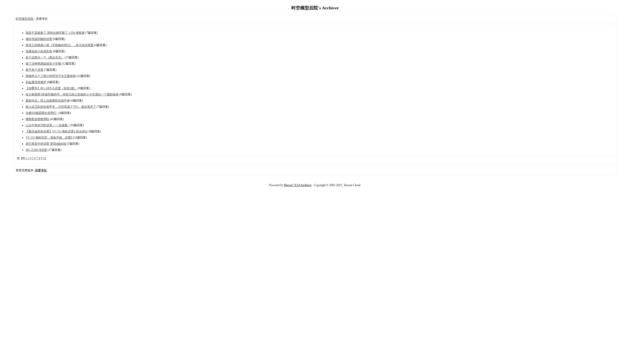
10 (44, 158)
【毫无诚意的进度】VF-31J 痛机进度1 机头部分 (57, 131)
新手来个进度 (34, 69)
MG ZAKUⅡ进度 (36, 150)
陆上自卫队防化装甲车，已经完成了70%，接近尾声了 (61, 106)
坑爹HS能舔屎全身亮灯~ (42, 113)
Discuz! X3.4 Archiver (298, 185)
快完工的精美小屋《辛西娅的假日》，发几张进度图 (60, 45)
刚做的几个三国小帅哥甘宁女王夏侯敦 (51, 76)
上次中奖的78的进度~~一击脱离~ (47, 125)
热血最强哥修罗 (36, 82)
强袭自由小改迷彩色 (39, 51)
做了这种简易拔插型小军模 (43, 63)
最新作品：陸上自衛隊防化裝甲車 (48, 100)
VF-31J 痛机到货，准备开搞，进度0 (49, 137)
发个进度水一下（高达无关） (45, 57)
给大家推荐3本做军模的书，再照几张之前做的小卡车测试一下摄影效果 (72, 94)
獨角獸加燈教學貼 (37, 119)
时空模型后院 (24, 18)
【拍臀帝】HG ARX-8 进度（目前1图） (51, 88)
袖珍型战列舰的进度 (39, 39)
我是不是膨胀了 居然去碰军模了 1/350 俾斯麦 (55, 33)
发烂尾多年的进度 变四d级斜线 (46, 143)
